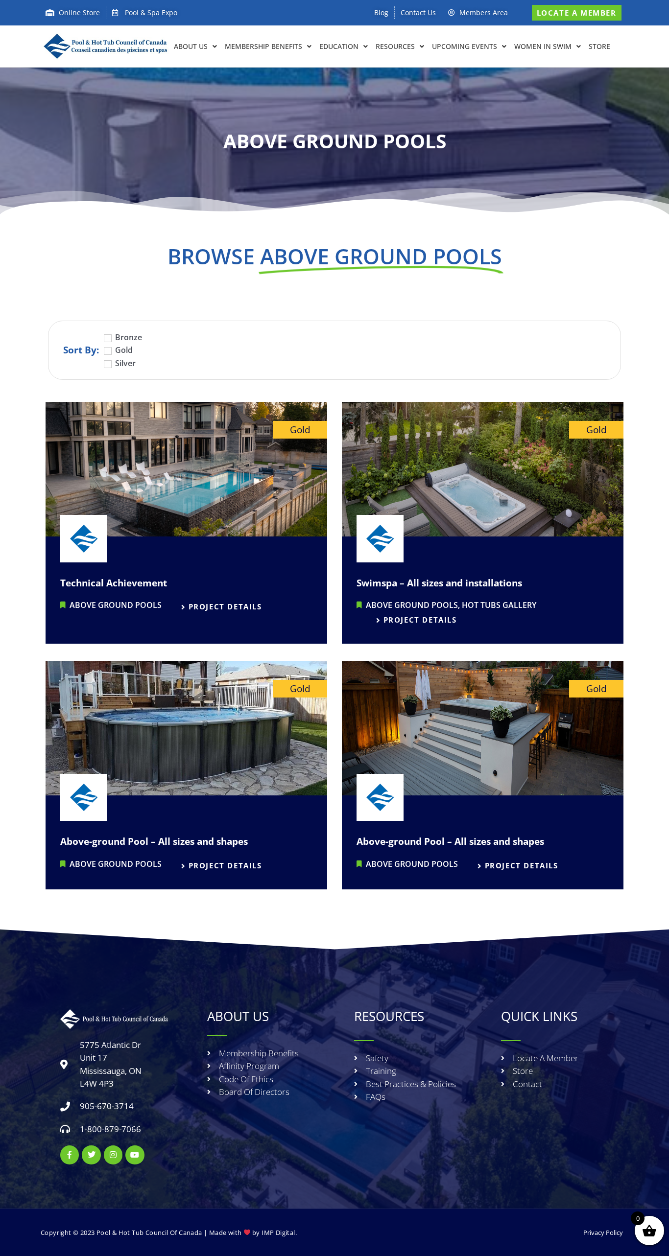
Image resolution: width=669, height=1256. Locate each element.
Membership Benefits (263, 46)
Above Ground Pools (116, 605)
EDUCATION (338, 46)
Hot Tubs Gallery (499, 605)
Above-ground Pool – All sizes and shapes (154, 841)
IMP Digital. (279, 1232)
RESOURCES (395, 46)
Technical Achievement (113, 583)
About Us (191, 46)
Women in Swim (543, 46)
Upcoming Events (464, 46)
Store (599, 46)
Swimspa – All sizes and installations (439, 583)
